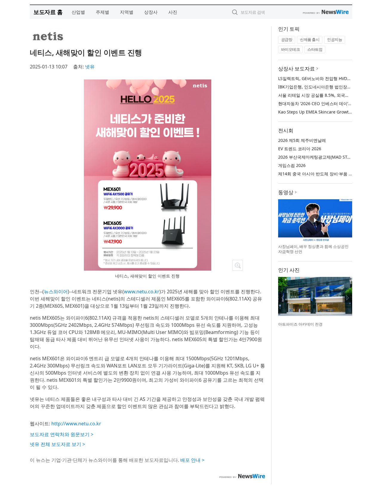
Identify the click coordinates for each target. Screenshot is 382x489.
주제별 (102, 12)
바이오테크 (290, 49)
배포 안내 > (192, 460)
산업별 (78, 12)
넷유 (90, 66)
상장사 (151, 12)
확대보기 (237, 265)
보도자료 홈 (47, 12)
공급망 (286, 39)
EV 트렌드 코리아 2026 (299, 148)
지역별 (126, 12)
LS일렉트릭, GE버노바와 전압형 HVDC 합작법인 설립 (327, 78)
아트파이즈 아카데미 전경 (300, 324)
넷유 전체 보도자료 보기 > (57, 444)
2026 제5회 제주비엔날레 (302, 140)
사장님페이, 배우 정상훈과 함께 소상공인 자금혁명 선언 (313, 249)
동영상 (285, 192)
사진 (172, 12)
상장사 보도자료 (296, 68)
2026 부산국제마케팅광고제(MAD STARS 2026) (322, 157)
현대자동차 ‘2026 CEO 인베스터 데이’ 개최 (318, 103)
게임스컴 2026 (292, 165)
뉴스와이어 (56, 291)
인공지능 (334, 39)
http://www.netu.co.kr (76, 423)
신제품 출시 (309, 39)
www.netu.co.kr (141, 291)
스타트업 (314, 49)
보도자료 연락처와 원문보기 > (61, 434)
